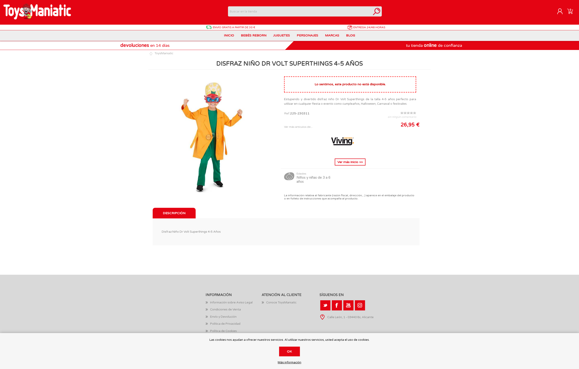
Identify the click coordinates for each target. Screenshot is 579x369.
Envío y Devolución (223, 317)
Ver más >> (350, 162)
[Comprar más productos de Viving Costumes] (342, 151)
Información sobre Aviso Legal (231, 302)
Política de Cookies (223, 331)
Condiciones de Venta (225, 309)
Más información (289, 362)
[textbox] (300, 11)
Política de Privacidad (225, 324)
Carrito (570, 12)
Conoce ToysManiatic (281, 302)
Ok (289, 351)
